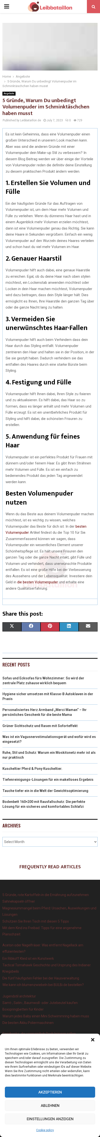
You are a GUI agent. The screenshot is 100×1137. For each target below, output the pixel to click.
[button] (92, 1039)
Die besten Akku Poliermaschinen (28, 1023)
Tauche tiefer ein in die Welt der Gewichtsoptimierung (45, 791)
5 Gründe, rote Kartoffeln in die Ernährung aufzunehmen (45, 895)
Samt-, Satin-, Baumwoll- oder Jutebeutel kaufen (40, 1003)
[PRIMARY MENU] (6, 6)
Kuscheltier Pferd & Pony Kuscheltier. (32, 769)
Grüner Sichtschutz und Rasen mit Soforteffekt (40, 726)
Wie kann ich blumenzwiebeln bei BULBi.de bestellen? (43, 985)
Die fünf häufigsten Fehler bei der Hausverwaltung (40, 978)
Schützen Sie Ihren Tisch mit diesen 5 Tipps (35, 921)
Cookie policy (45, 1130)
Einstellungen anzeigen (50, 1119)
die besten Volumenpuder (37, 582)
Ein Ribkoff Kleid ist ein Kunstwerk (28, 958)
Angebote (9, 93)
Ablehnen (50, 1105)
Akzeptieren (50, 1092)
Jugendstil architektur (19, 996)
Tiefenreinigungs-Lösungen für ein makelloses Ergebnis (47, 780)
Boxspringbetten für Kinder (23, 1009)
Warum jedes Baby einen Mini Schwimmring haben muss (45, 1016)
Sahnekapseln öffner (18, 901)
